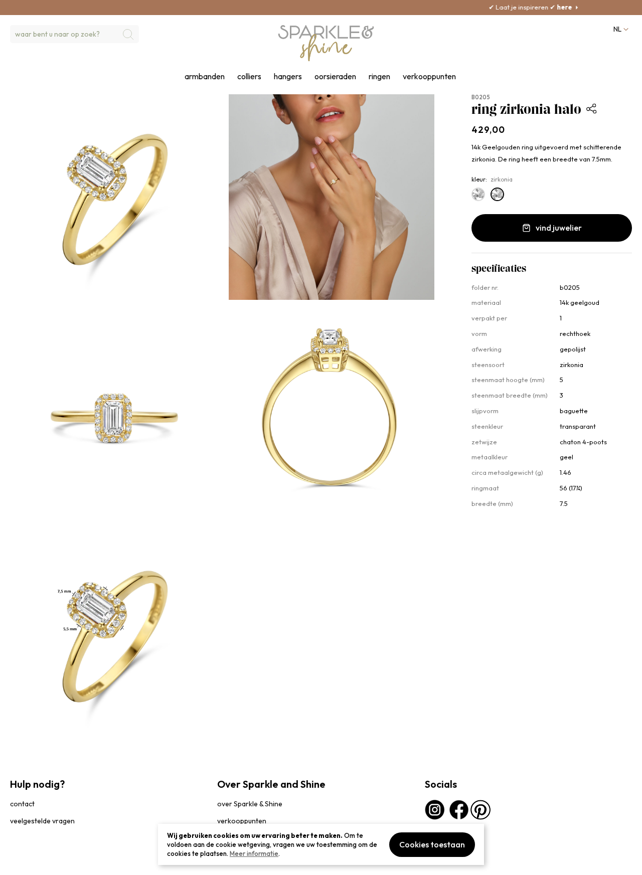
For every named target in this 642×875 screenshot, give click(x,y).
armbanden (205, 76)
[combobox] (74, 34)
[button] (619, 29)
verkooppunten (429, 76)
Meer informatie (254, 853)
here (526, 7)
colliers (249, 76)
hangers (288, 76)
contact (22, 803)
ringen (379, 76)
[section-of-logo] (326, 43)
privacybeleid (28, 862)
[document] (321, 844)
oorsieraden (335, 76)
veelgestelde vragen (42, 820)
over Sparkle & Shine (249, 803)
